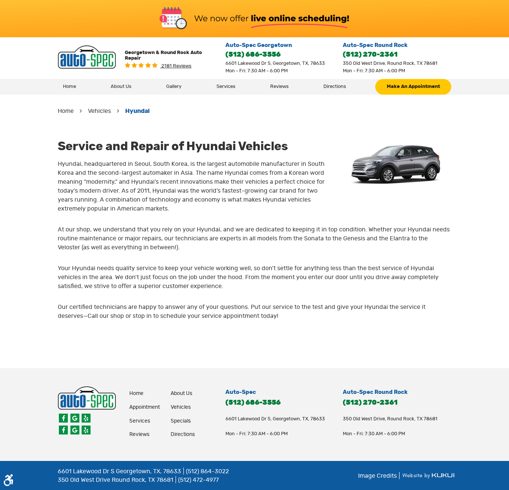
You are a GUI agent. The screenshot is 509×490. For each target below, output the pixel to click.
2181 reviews (176, 66)
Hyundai (137, 111)
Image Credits (378, 476)
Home (69, 86)
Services (225, 86)
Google (74, 418)
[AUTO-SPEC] (87, 57)
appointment (144, 407)
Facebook (63, 418)
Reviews (279, 86)
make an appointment (413, 86)
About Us (121, 86)
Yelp (86, 418)
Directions (334, 86)
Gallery (173, 86)
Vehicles (99, 111)
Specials (181, 421)
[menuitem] (70, 87)
